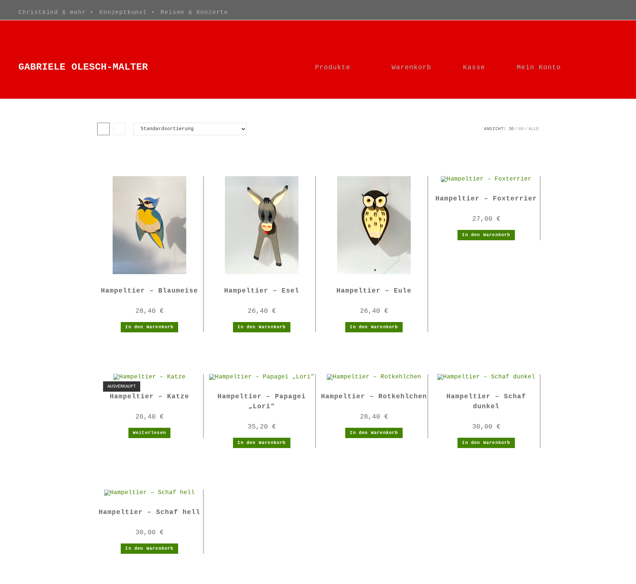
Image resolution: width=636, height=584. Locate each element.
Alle (534, 129)
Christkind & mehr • (56, 12)
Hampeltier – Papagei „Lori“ (262, 401)
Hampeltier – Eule (373, 290)
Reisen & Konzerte (194, 12)
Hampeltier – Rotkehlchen (374, 396)
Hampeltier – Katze (149, 396)
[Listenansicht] (119, 129)
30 (511, 129)
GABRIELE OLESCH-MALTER (83, 67)
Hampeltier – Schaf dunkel (486, 401)
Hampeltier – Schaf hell (149, 512)
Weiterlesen (149, 433)
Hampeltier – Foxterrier (486, 198)
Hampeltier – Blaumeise (149, 290)
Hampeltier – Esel (261, 290)
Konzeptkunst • (127, 12)
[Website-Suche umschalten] (604, 67)
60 (521, 129)
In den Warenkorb (149, 327)
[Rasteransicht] (103, 129)
